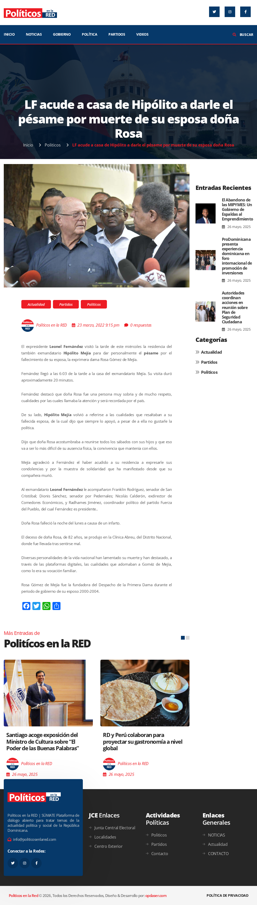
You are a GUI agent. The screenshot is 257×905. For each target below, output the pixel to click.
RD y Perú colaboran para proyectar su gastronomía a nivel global (142, 741)
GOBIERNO (62, 34)
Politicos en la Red (23, 895)
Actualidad (36, 304)
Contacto (159, 853)
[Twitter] (214, 12)
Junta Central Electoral (114, 828)
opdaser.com (155, 895)
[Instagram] (230, 12)
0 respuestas (141, 325)
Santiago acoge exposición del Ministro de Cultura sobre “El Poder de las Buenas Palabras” (42, 741)
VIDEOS (142, 34)
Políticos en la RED (51, 325)
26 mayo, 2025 (238, 226)
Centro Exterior (108, 846)
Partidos (66, 304)
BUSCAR (246, 34)
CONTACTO (218, 853)
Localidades (105, 837)
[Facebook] (245, 12)
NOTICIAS (34, 34)
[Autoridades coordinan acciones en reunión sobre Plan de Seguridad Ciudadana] (206, 311)
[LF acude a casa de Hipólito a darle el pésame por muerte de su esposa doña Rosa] (96, 225)
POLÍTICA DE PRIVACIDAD (227, 895)
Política (89, 34)
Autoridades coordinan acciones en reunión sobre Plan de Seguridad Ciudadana (234, 307)
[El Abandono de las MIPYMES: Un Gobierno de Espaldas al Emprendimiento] (206, 214)
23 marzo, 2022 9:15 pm (98, 325)
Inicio (28, 145)
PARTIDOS (116, 34)
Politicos (53, 145)
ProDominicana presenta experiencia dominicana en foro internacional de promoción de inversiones (237, 256)
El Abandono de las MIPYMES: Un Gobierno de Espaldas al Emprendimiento (237, 209)
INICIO (9, 34)
